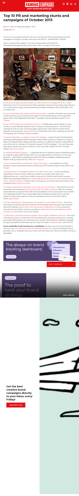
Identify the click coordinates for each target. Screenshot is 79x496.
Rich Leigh (10, 27)
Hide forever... (69, 295)
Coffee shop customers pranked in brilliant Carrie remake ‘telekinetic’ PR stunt (35, 215)
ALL (13, 30)
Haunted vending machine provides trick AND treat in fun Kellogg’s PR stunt (35, 103)
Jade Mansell (14, 199)
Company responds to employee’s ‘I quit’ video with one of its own (30, 187)
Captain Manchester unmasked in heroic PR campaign (26, 137)
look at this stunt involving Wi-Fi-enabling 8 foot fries (39, 207)
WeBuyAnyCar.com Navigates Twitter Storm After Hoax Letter (29, 172)
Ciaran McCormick (30, 131)
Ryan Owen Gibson (16, 149)
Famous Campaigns (39, 6)
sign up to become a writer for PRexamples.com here (31, 228)
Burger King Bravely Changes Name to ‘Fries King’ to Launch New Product (33, 202)
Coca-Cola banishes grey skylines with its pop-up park (25, 113)
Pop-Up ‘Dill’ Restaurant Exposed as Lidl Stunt (23, 124)
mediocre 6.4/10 (56, 222)
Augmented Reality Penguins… (17, 153)
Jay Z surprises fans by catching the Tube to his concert (26, 163)
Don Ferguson (38, 159)
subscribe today (15, 405)
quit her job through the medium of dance (40, 189)
